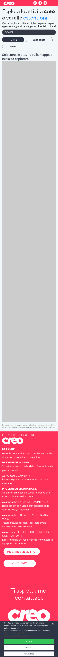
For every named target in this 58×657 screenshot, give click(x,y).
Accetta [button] (29, 641)
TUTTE (13, 39)
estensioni (35, 17)
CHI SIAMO (19, 563)
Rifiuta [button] (28, 648)
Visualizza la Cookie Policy (15, 633)
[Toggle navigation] (50, 3)
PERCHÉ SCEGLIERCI (21, 551)
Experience (39, 39)
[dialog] (29, 639)
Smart (12, 46)
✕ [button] (53, 623)
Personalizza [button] (29, 654)
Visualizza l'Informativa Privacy (16, 636)
